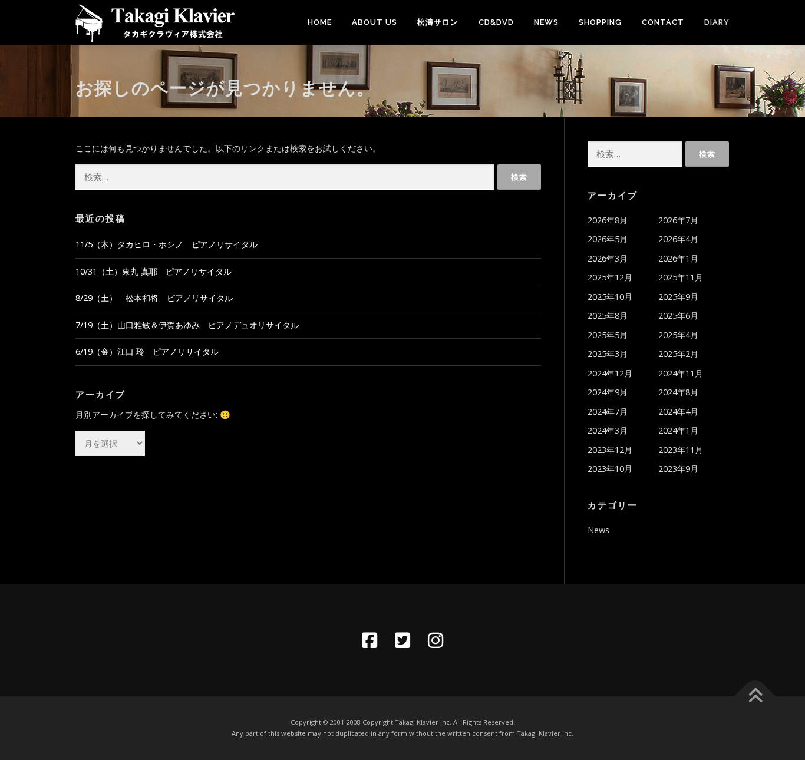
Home (320, 22)
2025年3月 (608, 353)
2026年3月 (608, 258)
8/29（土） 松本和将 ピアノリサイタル (154, 297)
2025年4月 (678, 335)
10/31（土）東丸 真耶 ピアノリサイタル (153, 271)
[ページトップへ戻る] (755, 697)
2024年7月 (608, 411)
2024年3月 (608, 430)
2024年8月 (678, 392)
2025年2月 (678, 353)
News (546, 22)
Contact (663, 22)
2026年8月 (608, 220)
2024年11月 (680, 373)
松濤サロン (437, 22)
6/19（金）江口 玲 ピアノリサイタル (147, 351)
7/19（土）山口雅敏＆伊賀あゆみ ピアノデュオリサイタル (187, 325)
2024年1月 (678, 430)
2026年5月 (608, 238)
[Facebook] (369, 640)
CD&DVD (496, 22)
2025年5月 (608, 335)
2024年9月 (608, 392)
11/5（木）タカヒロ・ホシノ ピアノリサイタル (166, 244)
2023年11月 (680, 449)
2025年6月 (678, 315)
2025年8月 (608, 315)
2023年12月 (610, 449)
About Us (374, 22)
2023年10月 (610, 468)
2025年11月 (680, 277)
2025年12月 (610, 277)
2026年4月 (678, 238)
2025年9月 (678, 296)
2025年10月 (610, 296)
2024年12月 (610, 373)
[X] (402, 640)
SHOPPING (600, 22)
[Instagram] (435, 640)
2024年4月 (678, 411)
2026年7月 (678, 220)
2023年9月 (678, 468)
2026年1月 (678, 258)
